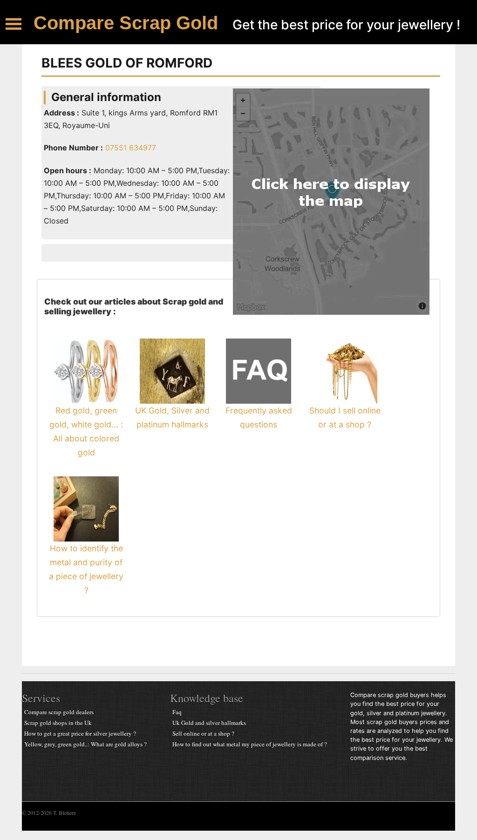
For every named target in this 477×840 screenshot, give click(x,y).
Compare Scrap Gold (126, 23)
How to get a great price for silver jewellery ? (80, 733)
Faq (177, 712)
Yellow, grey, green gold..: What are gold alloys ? (85, 744)
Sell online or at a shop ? (203, 733)
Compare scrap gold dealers (59, 712)
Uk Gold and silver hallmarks (209, 722)
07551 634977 (129, 147)
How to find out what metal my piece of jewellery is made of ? (249, 744)
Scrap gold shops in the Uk (58, 722)
